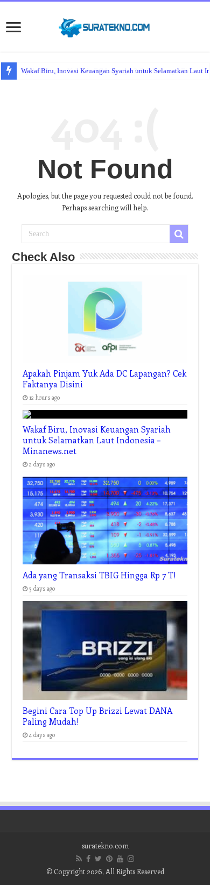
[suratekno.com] (105, 25)
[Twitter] (98, 858)
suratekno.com (105, 845)
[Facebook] (88, 858)
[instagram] (131, 858)
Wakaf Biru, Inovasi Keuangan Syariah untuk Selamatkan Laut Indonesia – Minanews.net (97, 440)
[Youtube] (120, 858)
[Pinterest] (109, 858)
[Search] (179, 234)
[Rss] (79, 858)
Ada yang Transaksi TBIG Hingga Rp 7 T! (99, 575)
